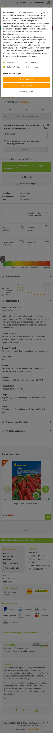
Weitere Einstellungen (12, 73)
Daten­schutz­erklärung (26, 56)
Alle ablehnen (26, 85)
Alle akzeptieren (26, 79)
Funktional (34, 67)
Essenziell (11, 62)
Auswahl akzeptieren (26, 92)
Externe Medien (13, 67)
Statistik (33, 62)
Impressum (35, 51)
